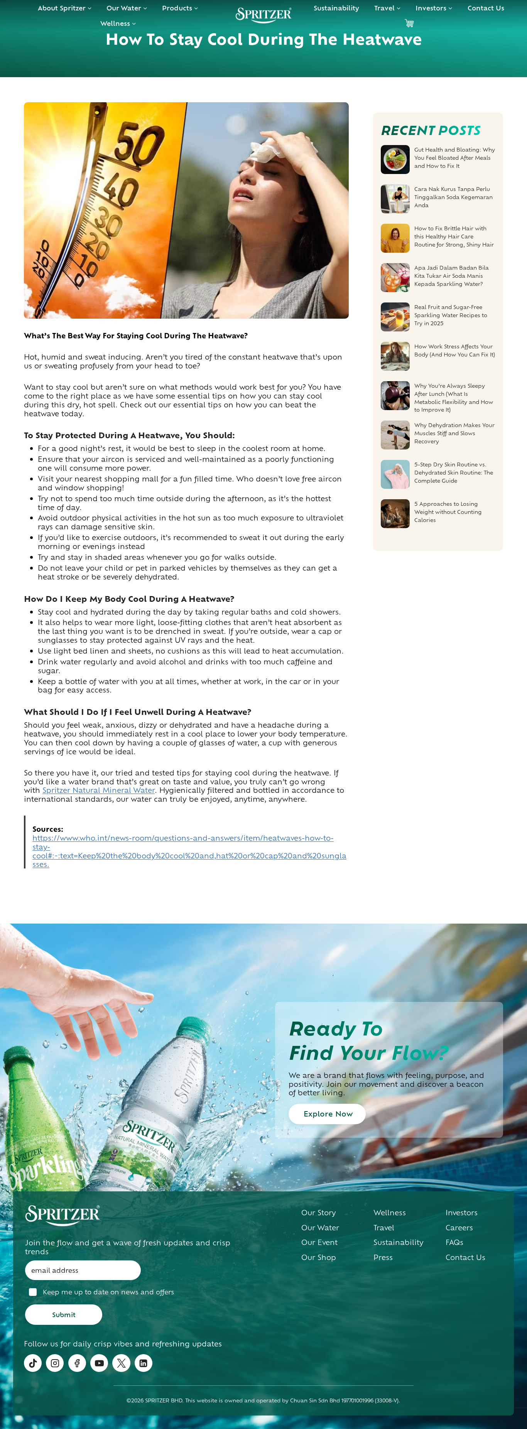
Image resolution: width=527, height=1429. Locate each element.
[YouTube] (99, 1363)
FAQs (454, 1242)
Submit (64, 1314)
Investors (462, 1212)
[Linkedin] (143, 1363)
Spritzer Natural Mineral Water (98, 789)
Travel (383, 1227)
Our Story (318, 1212)
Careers (459, 1227)
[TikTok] (33, 1363)
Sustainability (336, 7)
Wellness (389, 1212)
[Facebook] (77, 1363)
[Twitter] (121, 1363)
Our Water (320, 1227)
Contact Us (486, 7)
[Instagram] (55, 1363)
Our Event (319, 1242)
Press (383, 1257)
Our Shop (318, 1257)
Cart (409, 23)
